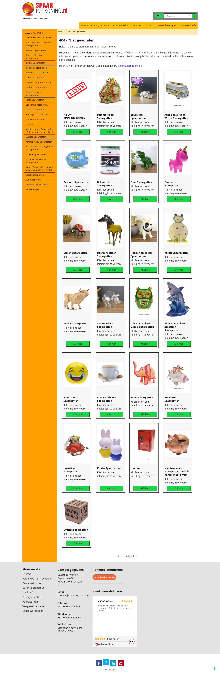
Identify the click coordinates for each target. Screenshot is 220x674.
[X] (106, 662)
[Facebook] (99, 663)
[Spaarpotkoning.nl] (48, 9)
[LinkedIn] (113, 663)
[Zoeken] (194, 16)
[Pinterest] (121, 663)
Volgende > (131, 556)
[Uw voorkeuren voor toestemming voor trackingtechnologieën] (215, 669)
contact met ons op (131, 65)
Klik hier (77, 131)
